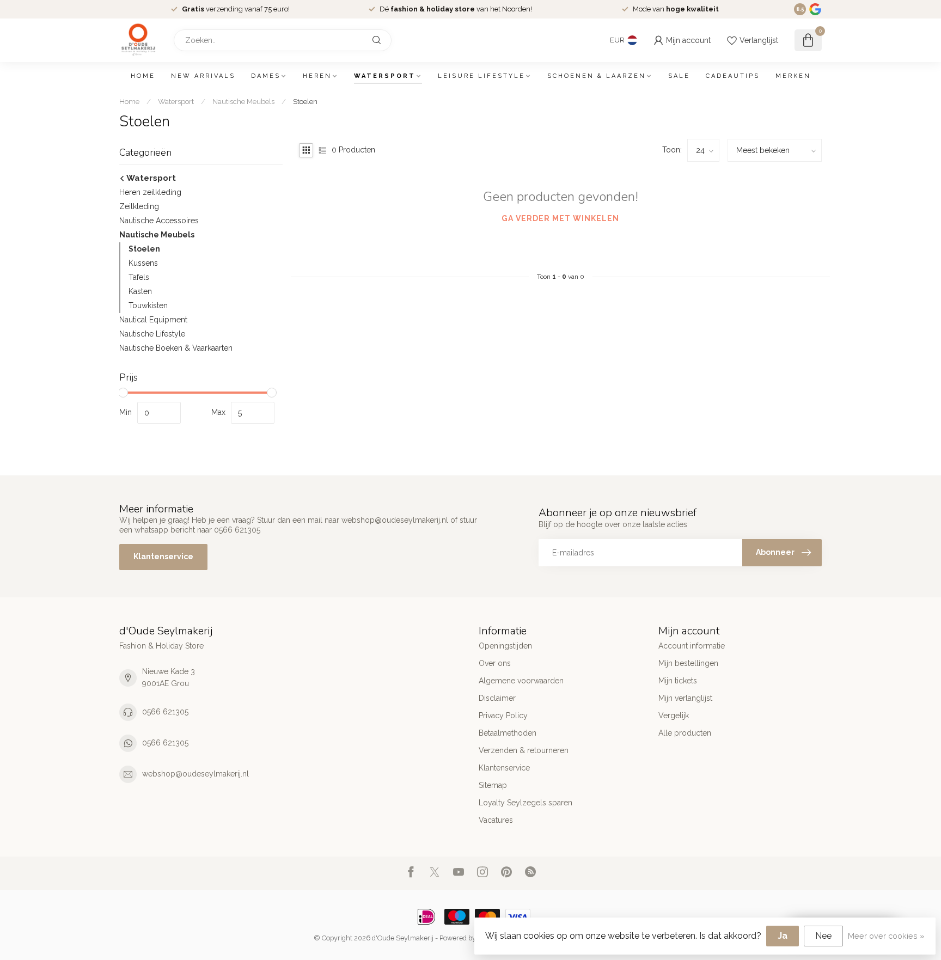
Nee (823, 936)
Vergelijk (673, 715)
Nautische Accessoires (159, 220)
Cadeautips (733, 76)
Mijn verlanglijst (685, 698)
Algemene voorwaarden (521, 680)
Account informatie (691, 645)
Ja (782, 936)
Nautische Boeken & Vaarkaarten (176, 348)
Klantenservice (163, 556)
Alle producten (684, 733)
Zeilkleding (139, 206)
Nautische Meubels (243, 101)
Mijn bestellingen (688, 663)
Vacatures (496, 820)
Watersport (384, 76)
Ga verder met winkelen (560, 218)
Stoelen (305, 101)
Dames (265, 76)
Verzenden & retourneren (524, 750)
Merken (793, 76)
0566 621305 (165, 711)
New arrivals (203, 76)
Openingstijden (505, 645)
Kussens (143, 263)
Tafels (139, 277)
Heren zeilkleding (150, 192)
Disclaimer (497, 698)
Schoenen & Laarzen (596, 76)
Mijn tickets (677, 680)
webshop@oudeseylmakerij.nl (195, 773)
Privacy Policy (503, 715)
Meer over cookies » (886, 935)
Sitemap (493, 785)
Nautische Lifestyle (152, 333)
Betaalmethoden (507, 733)
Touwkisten (148, 305)
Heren (317, 76)
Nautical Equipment (153, 319)
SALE (679, 76)
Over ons (495, 663)
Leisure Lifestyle (481, 76)
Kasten (140, 291)
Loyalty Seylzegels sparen (525, 802)
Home (143, 76)
